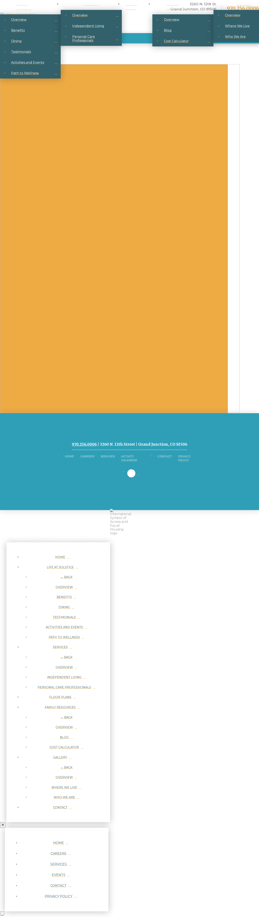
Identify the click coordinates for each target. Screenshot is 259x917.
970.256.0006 (84, 444)
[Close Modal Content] (3, 825)
